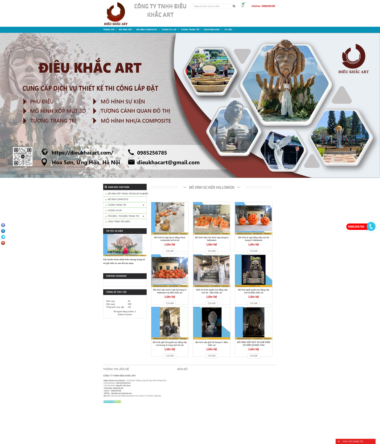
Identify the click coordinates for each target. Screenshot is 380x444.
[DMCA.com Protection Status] (112, 402)
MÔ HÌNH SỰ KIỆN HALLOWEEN (211, 187)
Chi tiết (170, 251)
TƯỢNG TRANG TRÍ (190, 30)
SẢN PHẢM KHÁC (212, 30)
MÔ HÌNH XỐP (125, 30)
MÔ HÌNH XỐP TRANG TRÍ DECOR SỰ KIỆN (128, 194)
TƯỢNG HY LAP (169, 30)
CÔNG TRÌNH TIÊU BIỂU (119, 222)
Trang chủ (108, 30)
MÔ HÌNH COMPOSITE (146, 30)
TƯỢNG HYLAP (115, 210)
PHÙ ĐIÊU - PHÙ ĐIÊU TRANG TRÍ (123, 216)
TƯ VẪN (228, 30)
